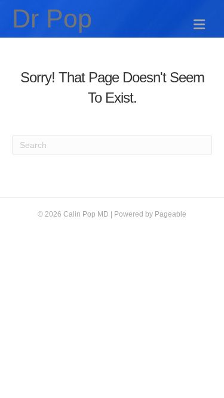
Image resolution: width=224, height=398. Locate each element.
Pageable (170, 214)
